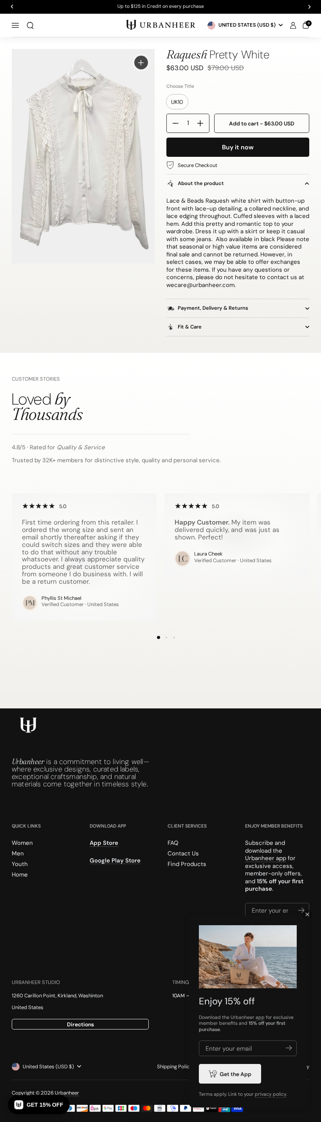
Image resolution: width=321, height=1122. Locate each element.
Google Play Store (115, 860)
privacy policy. (271, 1094)
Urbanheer (67, 1092)
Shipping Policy (174, 1066)
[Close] (307, 914)
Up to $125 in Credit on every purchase (160, 6)
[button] (30, 25)
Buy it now (238, 147)
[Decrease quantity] (173, 123)
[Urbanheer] (160, 25)
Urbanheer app (265, 858)
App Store (104, 843)
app (260, 1017)
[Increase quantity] (203, 123)
